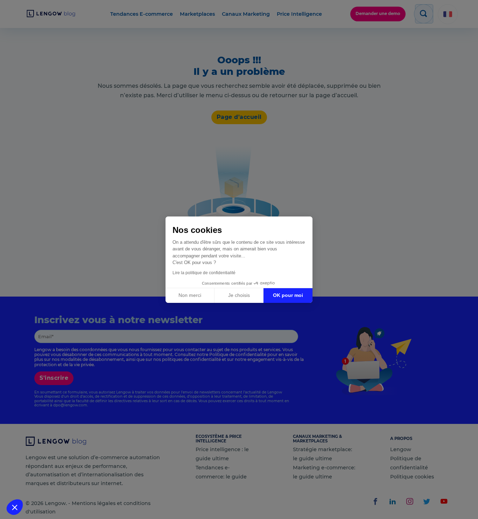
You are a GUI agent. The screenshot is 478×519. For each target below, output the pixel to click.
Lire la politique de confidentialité (204, 272)
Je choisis (239, 295)
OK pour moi (288, 295)
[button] (14, 507)
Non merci (189, 295)
